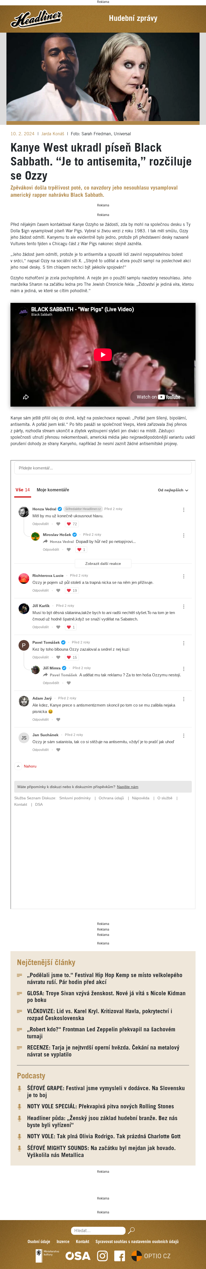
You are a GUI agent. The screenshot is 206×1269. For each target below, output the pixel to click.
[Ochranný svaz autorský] (78, 1256)
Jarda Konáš (53, 134)
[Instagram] (102, 1256)
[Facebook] (119, 1256)
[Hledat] (130, 1230)
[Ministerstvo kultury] (47, 1256)
